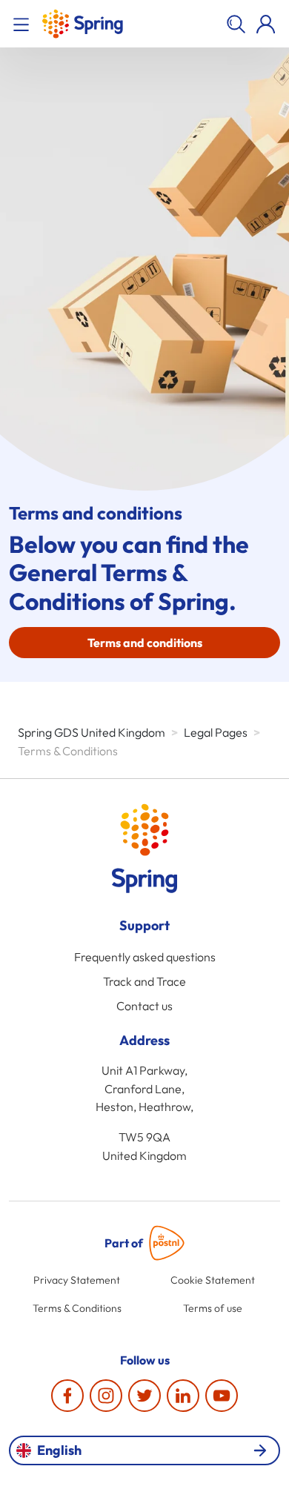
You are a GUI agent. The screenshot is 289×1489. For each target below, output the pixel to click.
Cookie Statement (212, 1280)
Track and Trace (144, 981)
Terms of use (212, 1308)
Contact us (144, 1005)
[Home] (82, 24)
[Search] (236, 24)
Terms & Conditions (77, 1308)
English (59, 1450)
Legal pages (216, 732)
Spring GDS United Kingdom (91, 732)
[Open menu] (24, 24)
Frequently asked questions (145, 956)
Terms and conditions (144, 642)
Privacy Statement (76, 1280)
